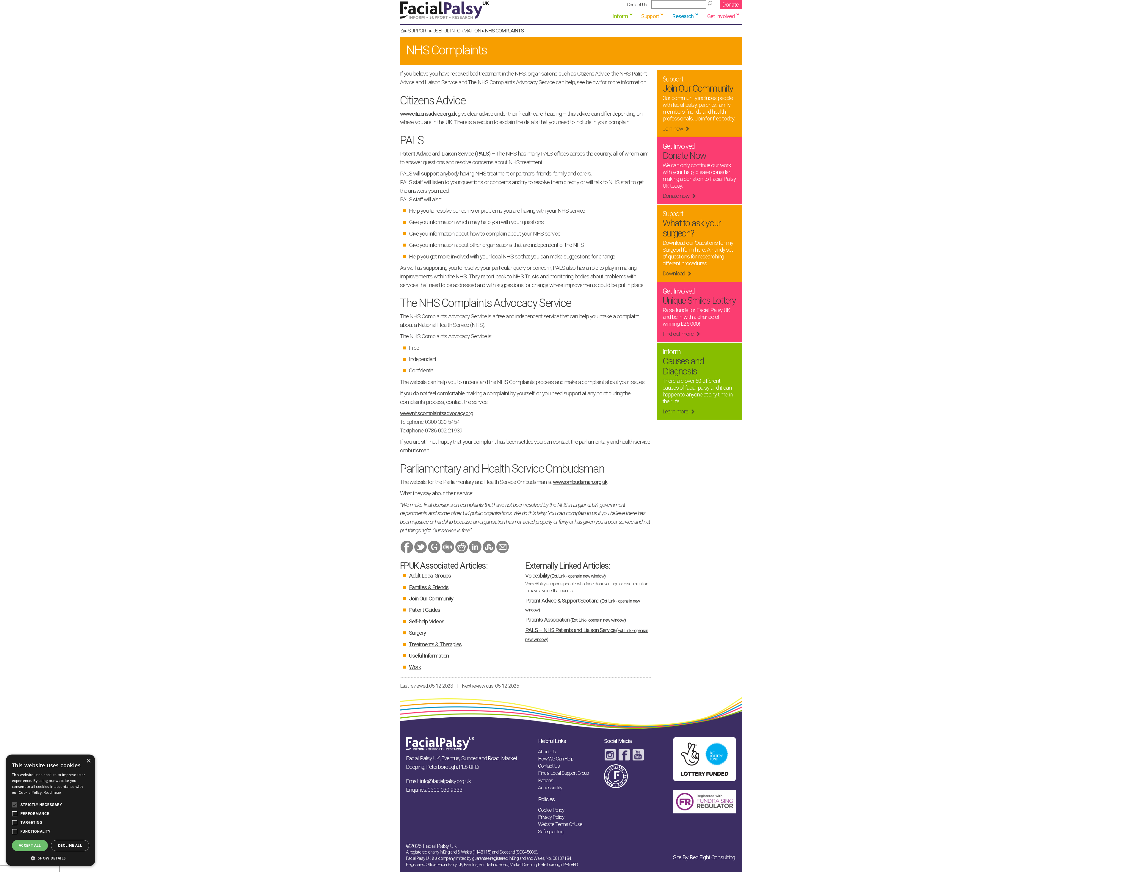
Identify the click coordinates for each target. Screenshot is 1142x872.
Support (418, 31)
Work (415, 667)
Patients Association (575, 619)
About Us (547, 752)
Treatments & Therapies (435, 644)
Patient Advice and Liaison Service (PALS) (445, 153)
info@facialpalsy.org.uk (445, 781)
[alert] (50, 810)
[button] (50, 857)
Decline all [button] (70, 845)
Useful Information (457, 31)
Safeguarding (550, 832)
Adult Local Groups (430, 575)
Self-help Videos (426, 621)
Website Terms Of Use (560, 824)
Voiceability (565, 575)
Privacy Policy (551, 817)
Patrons (545, 780)
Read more (52, 793)
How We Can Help (555, 759)
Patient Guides (424, 609)
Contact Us (637, 4)
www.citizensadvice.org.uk (428, 113)
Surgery (417, 632)
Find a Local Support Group (563, 773)
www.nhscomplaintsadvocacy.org (436, 413)
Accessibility (550, 788)
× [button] (88, 761)
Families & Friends (428, 587)
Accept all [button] (30, 845)
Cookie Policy (551, 810)
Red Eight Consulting (712, 857)
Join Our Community (431, 598)
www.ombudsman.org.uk (580, 482)
